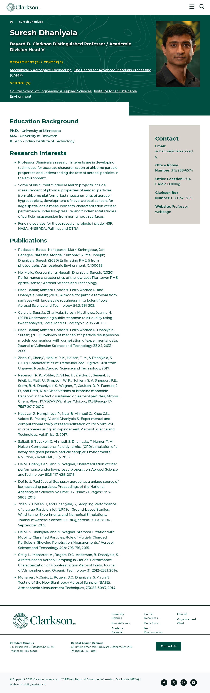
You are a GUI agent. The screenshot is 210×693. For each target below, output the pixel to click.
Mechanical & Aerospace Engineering (41, 70)
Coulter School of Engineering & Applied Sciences (51, 91)
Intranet (182, 614)
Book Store (151, 623)
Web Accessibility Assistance (27, 684)
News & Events (121, 623)
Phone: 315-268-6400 (23, 650)
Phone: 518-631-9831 (83, 650)
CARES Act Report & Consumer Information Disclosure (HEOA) (100, 679)
